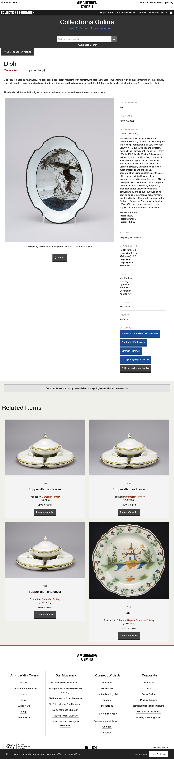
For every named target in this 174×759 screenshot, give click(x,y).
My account (156, 2)
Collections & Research (17, 12)
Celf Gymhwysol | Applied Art (135, 359)
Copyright (106, 732)
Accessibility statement (107, 721)
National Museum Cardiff (65, 682)
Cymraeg (168, 2)
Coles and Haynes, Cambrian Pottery (135, 620)
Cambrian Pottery (17, 70)
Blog (23, 700)
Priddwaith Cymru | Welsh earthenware (140, 333)
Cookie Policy (75, 754)
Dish (129, 612)
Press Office (149, 694)
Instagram (107, 705)
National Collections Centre (153, 12)
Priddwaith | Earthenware (133, 342)
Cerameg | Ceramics (131, 351)
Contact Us (107, 682)
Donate (144, 2)
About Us (148, 682)
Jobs (148, 688)
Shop (24, 711)
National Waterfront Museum (65, 698)
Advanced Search (88, 45)
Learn (24, 694)
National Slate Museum (65, 710)
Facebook (107, 700)
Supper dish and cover (44, 489)
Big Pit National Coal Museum (65, 704)
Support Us (24, 705)
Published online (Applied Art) (136, 368)
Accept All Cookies (158, 754)
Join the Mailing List (107, 694)
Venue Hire (24, 717)
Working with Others (148, 711)
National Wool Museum (65, 715)
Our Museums (8, 2)
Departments (107, 12)
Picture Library (148, 700)
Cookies (106, 726)
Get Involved (107, 688)
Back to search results (18, 51)
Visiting (23, 682)
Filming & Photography (148, 717)
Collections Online (126, 12)
